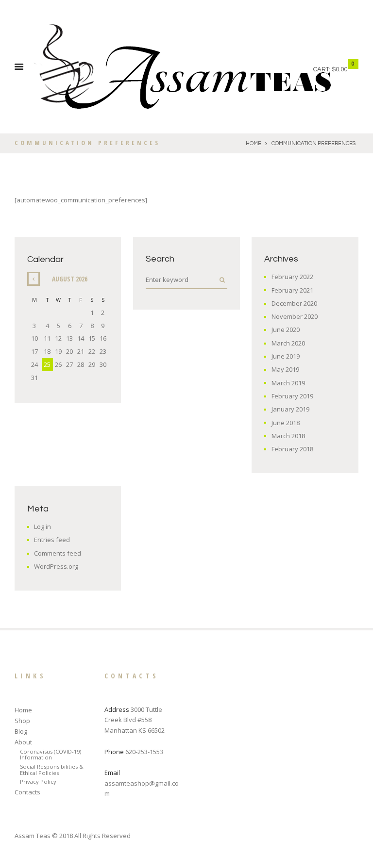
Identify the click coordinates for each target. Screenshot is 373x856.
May (285, 369)
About (23, 742)
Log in (42, 526)
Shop (22, 720)
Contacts (27, 792)
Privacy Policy (38, 781)
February (292, 276)
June (285, 329)
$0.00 (339, 69)
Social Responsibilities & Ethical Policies (52, 769)
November (294, 316)
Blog (21, 731)
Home (253, 143)
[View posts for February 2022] (33, 279)
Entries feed (52, 539)
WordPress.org (56, 566)
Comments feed (57, 553)
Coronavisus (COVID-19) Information (50, 754)
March (288, 343)
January (290, 409)
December (294, 303)
